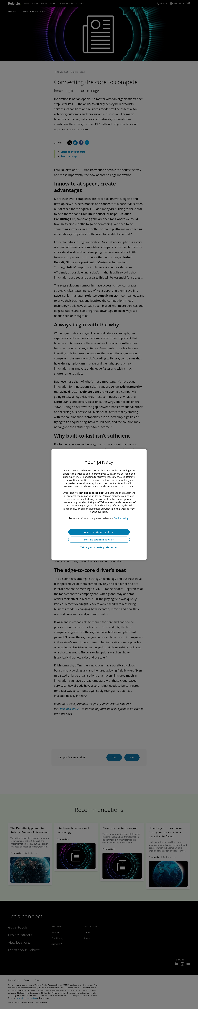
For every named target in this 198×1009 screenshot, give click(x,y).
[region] (99, 504)
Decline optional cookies (99, 539)
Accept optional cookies (99, 532)
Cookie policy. (121, 518)
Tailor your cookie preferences (99, 547)
